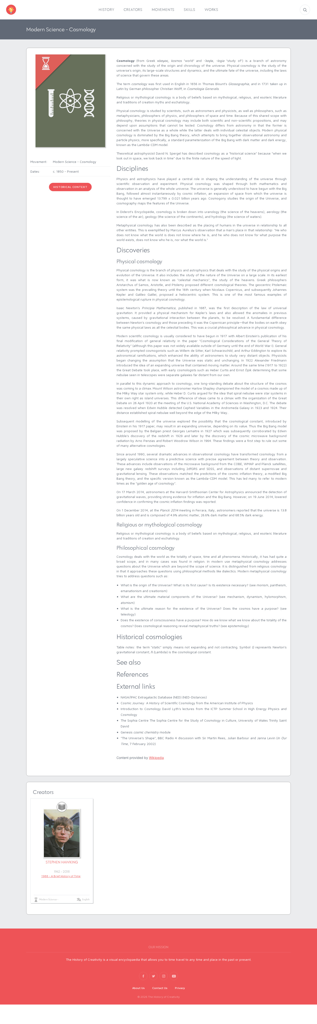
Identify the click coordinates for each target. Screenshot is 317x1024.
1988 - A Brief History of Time (61, 876)
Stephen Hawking (62, 862)
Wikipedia (156, 758)
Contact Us (159, 988)
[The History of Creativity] (18, 9)
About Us (138, 988)
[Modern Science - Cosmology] (70, 100)
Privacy (180, 988)
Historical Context (70, 187)
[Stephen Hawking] (62, 833)
